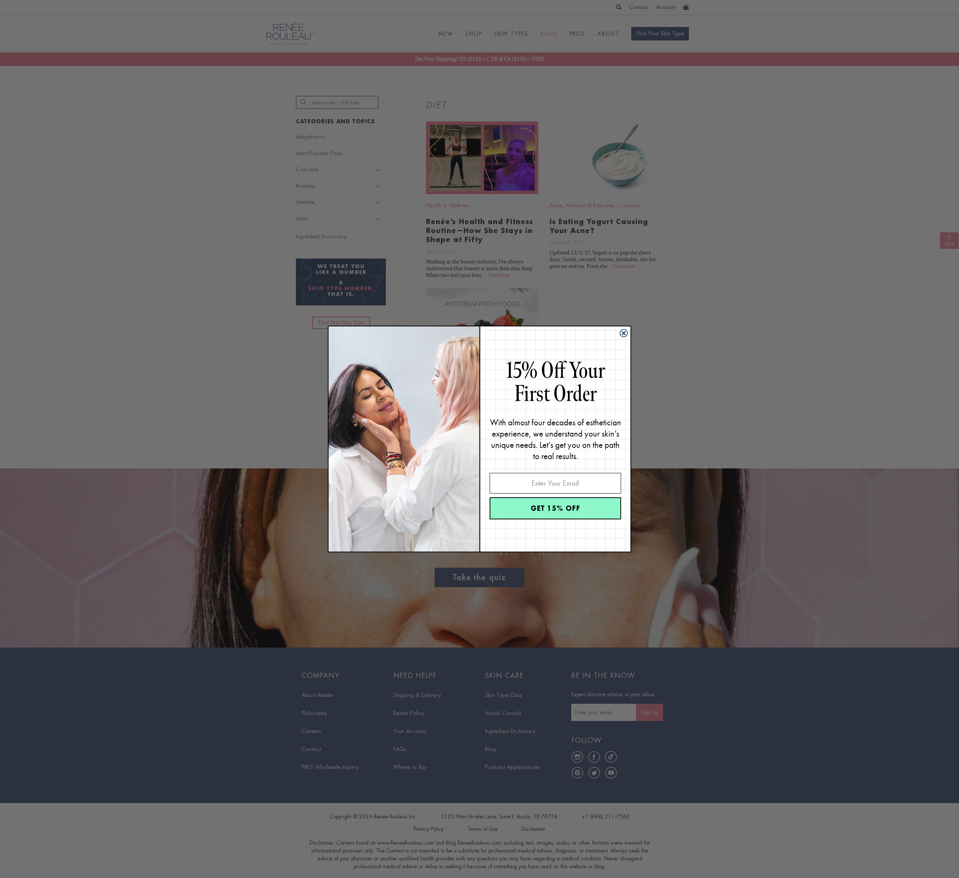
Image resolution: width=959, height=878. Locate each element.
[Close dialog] (623, 333)
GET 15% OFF (555, 508)
